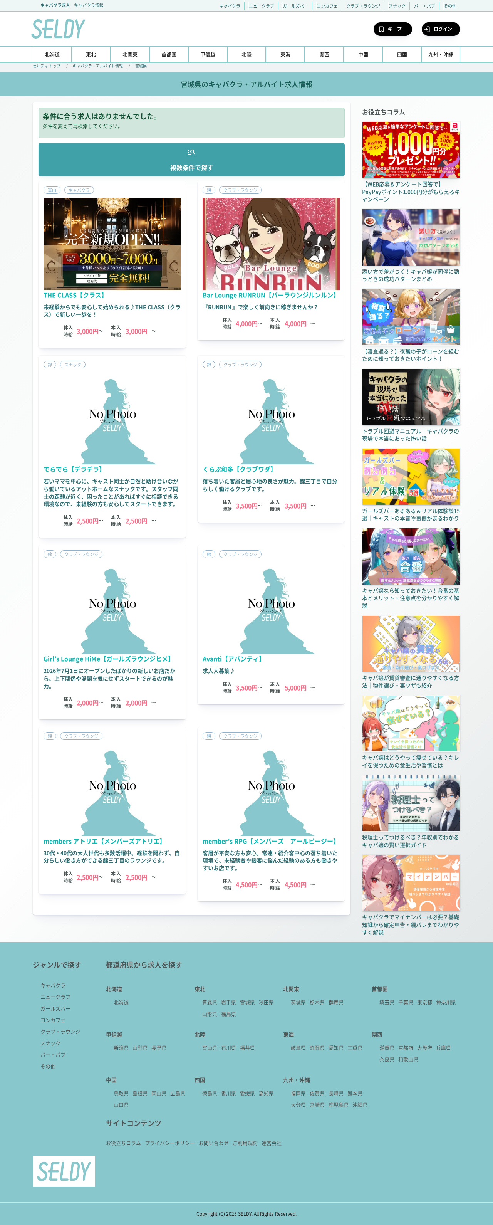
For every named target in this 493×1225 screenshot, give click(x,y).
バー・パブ (424, 6)
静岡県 (317, 1047)
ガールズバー (295, 6)
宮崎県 (317, 1104)
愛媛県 (247, 1093)
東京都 (424, 1002)
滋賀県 (386, 1047)
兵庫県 (443, 1047)
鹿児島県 (339, 1104)
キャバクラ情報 (89, 5)
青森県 (209, 1002)
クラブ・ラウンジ (363, 6)
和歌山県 (408, 1059)
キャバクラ (229, 6)
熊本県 (354, 1093)
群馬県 (336, 1002)
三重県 (354, 1047)
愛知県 (336, 1047)
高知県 (266, 1093)
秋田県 (266, 1002)
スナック (397, 6)
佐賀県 (317, 1093)
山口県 (121, 1104)
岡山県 (158, 1093)
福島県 (228, 1013)
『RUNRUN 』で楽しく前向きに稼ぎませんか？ (261, 307)
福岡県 (298, 1093)
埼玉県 (386, 1002)
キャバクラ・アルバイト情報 (98, 66)
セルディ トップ (46, 66)
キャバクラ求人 (55, 5)
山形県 (209, 1013)
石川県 (228, 1047)
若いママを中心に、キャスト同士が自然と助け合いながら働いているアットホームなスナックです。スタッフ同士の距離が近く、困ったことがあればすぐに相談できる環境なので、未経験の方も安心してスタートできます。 (111, 492)
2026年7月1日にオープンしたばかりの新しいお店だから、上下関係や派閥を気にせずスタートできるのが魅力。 (109, 678)
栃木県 (317, 1002)
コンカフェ (327, 6)
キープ (395, 28)
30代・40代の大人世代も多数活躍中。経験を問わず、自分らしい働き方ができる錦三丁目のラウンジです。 (112, 856)
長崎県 (336, 1093)
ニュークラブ (261, 6)
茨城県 (298, 1002)
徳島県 (209, 1093)
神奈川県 (446, 1002)
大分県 (298, 1104)
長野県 (158, 1047)
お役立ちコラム (123, 1142)
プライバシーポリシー (170, 1142)
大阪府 (424, 1047)
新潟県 (121, 1047)
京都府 (405, 1047)
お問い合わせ (214, 1142)
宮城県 (141, 66)
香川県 (228, 1093)
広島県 (177, 1093)
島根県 (140, 1093)
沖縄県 (359, 1104)
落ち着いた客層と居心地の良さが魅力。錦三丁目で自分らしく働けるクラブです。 (270, 484)
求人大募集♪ (219, 670)
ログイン (443, 28)
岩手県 (228, 1002)
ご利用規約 (245, 1142)
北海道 (121, 1002)
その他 (450, 6)
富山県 (209, 1047)
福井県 (247, 1047)
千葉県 (405, 1002)
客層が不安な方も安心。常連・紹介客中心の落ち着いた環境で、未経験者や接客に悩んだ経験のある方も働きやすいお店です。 (270, 860)
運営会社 (272, 1142)
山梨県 (140, 1047)
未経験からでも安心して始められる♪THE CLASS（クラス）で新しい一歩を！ (112, 310)
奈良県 (386, 1059)
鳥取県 (121, 1093)
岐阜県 (298, 1047)
